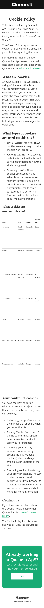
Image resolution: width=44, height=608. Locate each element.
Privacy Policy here (29, 68)
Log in (22, 576)
